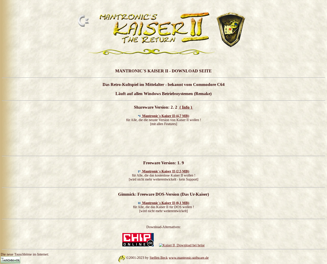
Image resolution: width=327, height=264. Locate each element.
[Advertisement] (163, 140)
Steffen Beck (158, 257)
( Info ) (185, 107)
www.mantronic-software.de (189, 257)
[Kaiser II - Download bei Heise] (182, 245)
